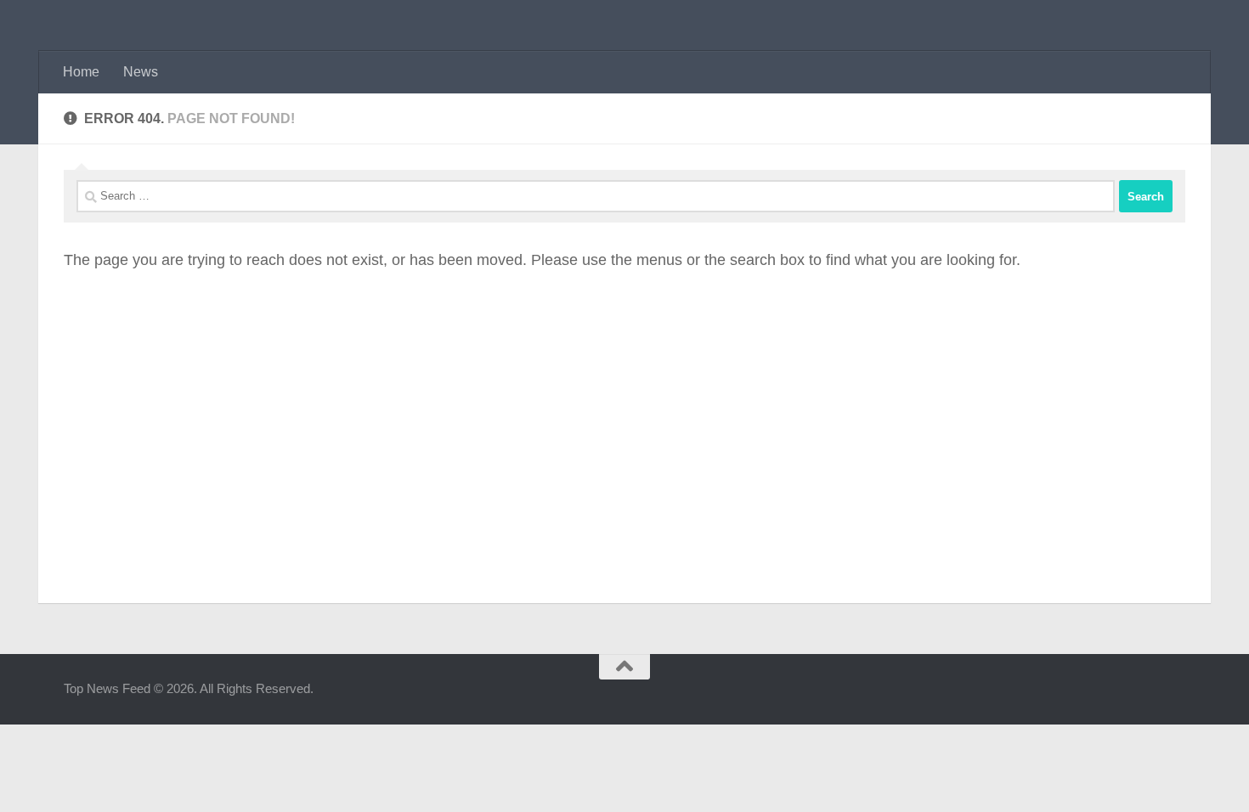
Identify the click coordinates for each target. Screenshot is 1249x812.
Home (81, 72)
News (140, 72)
